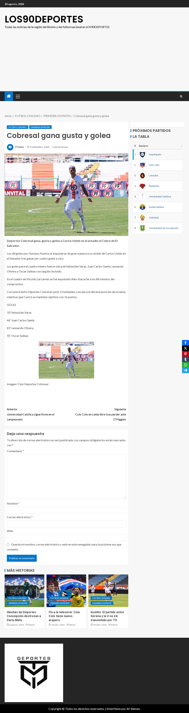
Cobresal (154, 217)
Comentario (15, 451)
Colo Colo (154, 165)
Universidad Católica (160, 196)
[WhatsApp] (185, 365)
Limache (153, 175)
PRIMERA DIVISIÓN (40, 127)
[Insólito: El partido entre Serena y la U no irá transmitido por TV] (108, 590)
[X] (185, 348)
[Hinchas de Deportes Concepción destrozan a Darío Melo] (24, 590)
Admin (20, 147)
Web (10, 531)
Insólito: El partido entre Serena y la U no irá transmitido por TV (107, 616)
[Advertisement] (94, 63)
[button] (17, 96)
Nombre (13, 503)
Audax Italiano (156, 207)
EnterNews (114, 708)
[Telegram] (185, 370)
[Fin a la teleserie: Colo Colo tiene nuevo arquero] (66, 590)
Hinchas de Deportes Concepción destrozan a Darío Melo (24, 616)
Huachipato (155, 154)
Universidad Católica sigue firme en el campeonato (30, 414)
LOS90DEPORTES (44, 19)
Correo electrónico (20, 517)
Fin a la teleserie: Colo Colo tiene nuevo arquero (64, 616)
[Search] (181, 96)
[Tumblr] (185, 359)
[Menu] (17, 96)
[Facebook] (185, 343)
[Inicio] (9, 96)
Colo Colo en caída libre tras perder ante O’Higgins (100, 414)
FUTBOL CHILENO (17, 127)
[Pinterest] (185, 354)
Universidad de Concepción (163, 228)
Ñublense (154, 186)
